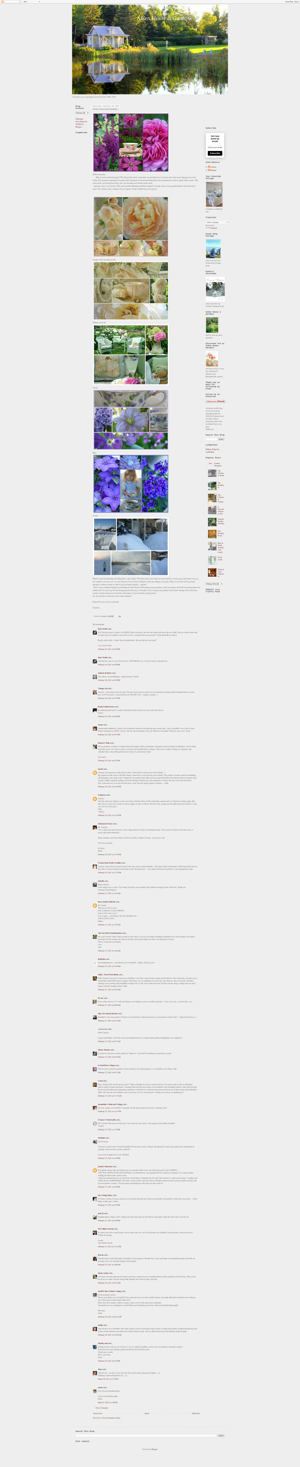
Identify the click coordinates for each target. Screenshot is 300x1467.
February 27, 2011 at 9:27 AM (109, 1041)
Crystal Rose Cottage (106, 1065)
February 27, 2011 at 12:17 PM (109, 1111)
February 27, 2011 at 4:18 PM (109, 1158)
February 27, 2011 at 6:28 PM (109, 1220)
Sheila (100, 1325)
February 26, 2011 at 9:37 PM (109, 698)
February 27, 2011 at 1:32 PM (109, 1129)
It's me (100, 998)
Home (147, 1413)
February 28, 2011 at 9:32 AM (109, 1283)
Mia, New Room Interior (108, 1013)
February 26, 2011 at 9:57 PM (109, 760)
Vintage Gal (102, 688)
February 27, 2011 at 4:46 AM (109, 950)
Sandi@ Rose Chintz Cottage (109, 1291)
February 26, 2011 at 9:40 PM (109, 716)
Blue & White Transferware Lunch (221, 547)
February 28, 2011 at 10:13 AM (109, 1316)
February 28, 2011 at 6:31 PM (109, 1361)
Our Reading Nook (221, 533)
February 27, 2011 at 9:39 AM (109, 1057)
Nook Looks (220, 558)
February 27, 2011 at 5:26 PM (109, 1186)
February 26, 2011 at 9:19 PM (109, 649)
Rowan (101, 1254)
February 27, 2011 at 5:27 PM (109, 1205)
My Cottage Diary (105, 1195)
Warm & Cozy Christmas (221, 572)
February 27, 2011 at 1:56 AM (109, 893)
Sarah (100, 769)
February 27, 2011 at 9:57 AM (109, 1072)
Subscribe (215, 153)
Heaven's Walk (104, 742)
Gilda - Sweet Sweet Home (108, 974)
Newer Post (97, 1413)
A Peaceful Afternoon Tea (221, 510)
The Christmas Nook (221, 472)
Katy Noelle (102, 628)
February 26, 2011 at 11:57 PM (109, 872)
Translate (213, 228)
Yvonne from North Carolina (109, 862)
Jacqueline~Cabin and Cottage (110, 1104)
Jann (100, 1369)
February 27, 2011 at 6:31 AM (109, 1020)
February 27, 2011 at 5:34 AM (109, 966)
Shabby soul (103, 1343)
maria (100, 1387)
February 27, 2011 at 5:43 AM (109, 989)
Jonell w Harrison (105, 1166)
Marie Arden (103, 1273)
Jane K (101, 1213)
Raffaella (101, 959)
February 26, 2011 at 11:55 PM (109, 854)
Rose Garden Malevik (106, 901)
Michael (213, 170)
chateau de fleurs (104, 673)
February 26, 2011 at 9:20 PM (109, 664)
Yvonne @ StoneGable (107, 1119)
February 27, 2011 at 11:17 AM (109, 1095)
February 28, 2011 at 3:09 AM (109, 1264)
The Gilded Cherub (106, 1228)
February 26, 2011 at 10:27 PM (109, 786)
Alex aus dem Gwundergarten (110, 933)
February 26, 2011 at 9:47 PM (109, 734)
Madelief (101, 1137)
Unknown (102, 794)
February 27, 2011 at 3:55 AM (109, 924)
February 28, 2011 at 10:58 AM (109, 1335)
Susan (100, 724)
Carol (100, 1080)
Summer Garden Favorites (221, 521)
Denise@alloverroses (106, 706)
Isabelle (101, 881)
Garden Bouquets (217, 464)
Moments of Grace (105, 823)
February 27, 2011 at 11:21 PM (109, 1246)
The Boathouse (221, 485)
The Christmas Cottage (221, 498)
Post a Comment (102, 1408)
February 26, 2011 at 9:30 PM (109, 680)
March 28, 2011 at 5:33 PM (108, 1379)
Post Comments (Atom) (111, 1418)
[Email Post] (119, 616)
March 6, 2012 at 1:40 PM (107, 1402)
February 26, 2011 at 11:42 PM (109, 815)
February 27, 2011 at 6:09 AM (109, 1005)
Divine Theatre (104, 1049)
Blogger (154, 1449)
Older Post (196, 1413)
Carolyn (213, 167)
